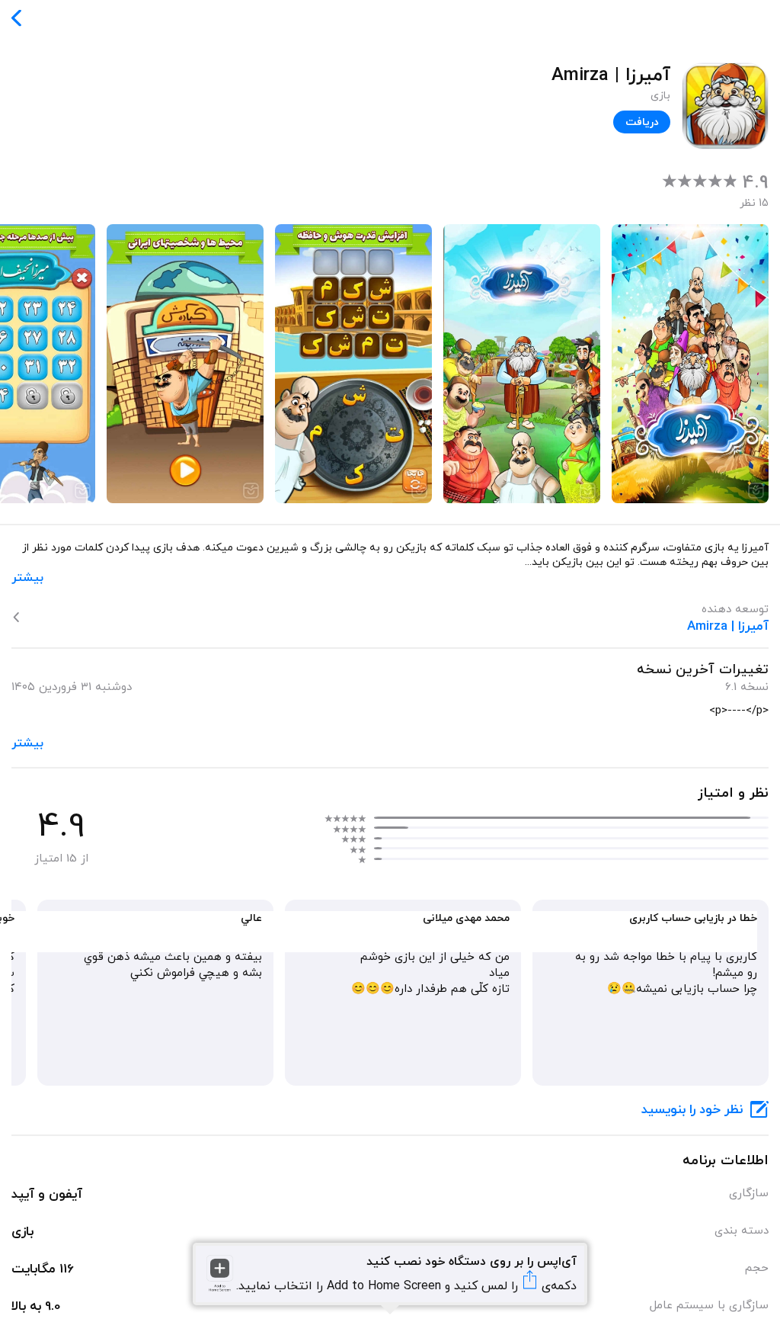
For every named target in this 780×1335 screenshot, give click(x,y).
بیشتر (27, 578)
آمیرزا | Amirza (728, 627)
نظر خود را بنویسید (692, 1110)
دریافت (642, 122)
